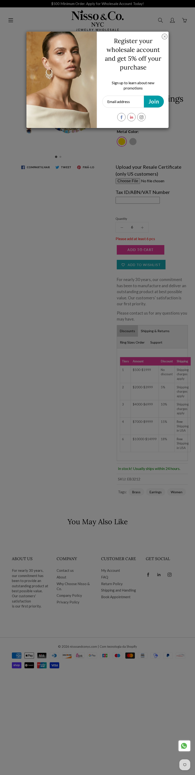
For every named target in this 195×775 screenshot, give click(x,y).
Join (154, 101)
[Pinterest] (131, 117)
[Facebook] (121, 117)
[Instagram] (141, 117)
